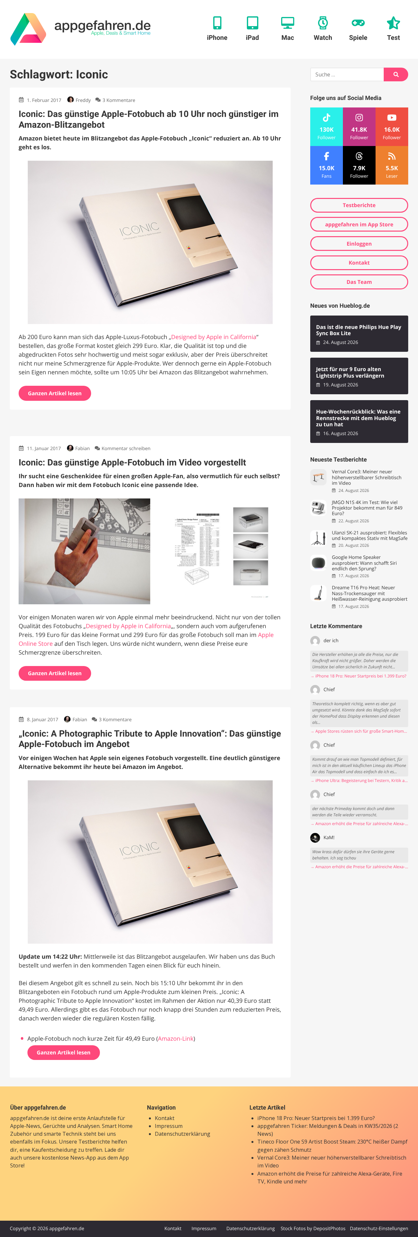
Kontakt (359, 262)
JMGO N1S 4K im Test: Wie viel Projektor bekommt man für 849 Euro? (367, 508)
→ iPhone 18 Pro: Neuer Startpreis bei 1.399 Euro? (358, 676)
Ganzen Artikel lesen (55, 393)
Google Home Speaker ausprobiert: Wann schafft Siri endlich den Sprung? (364, 563)
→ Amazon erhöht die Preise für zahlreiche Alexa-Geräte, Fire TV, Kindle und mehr (359, 823)
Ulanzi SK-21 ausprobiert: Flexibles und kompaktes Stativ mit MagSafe (370, 536)
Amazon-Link (176, 1039)
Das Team (359, 281)
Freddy (83, 100)
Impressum (169, 1126)
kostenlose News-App (69, 1157)
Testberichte (359, 205)
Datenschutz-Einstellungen (379, 1229)
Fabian (82, 449)
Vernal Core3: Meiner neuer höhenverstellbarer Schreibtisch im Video (366, 477)
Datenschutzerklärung (182, 1133)
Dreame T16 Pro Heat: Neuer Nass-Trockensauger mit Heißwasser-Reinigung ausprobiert (369, 593)
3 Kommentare (119, 100)
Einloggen (359, 243)
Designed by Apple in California (213, 337)
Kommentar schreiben (126, 449)
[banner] (80, 29)
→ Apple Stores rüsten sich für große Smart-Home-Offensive (359, 731)
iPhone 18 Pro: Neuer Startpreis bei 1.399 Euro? (316, 1117)
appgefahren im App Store (359, 224)
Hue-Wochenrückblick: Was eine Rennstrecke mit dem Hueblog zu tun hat (358, 418)
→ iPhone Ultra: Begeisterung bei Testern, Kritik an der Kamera (359, 780)
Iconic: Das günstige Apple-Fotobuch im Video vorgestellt (132, 462)
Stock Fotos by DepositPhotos (313, 1229)
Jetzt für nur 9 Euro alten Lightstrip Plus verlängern (350, 372)
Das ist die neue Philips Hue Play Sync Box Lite (358, 330)
